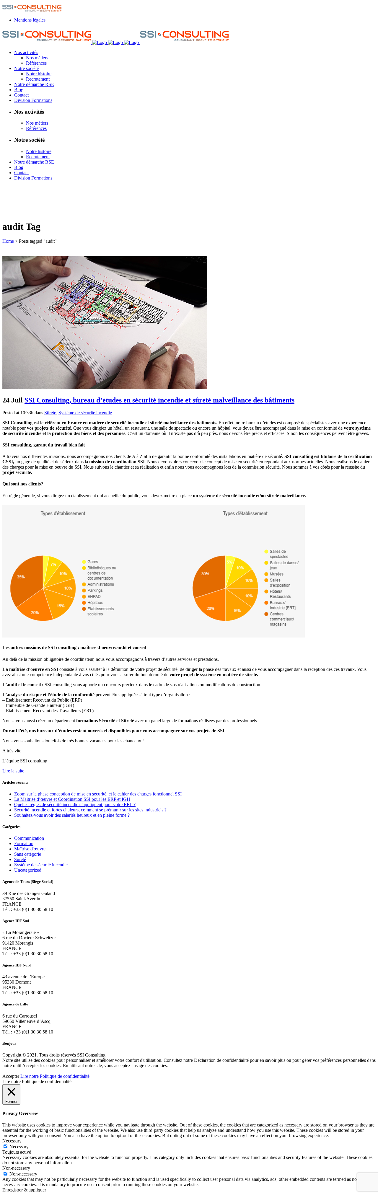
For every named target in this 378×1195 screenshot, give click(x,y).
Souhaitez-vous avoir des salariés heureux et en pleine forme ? (72, 815)
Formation (23, 843)
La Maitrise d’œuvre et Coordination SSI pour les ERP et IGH (72, 799)
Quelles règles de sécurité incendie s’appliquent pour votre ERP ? (75, 804)
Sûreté (50, 412)
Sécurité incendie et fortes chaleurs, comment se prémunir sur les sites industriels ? (90, 809)
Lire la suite (13, 770)
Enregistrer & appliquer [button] (24, 1189)
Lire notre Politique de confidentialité (54, 1076)
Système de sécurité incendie (85, 412)
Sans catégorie (27, 854)
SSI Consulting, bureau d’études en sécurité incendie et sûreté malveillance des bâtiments (159, 400)
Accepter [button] (10, 1076)
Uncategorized (27, 870)
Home (8, 241)
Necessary (19, 1146)
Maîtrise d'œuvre (29, 848)
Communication (29, 838)
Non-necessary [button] (16, 1167)
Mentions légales (29, 19)
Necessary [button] (12, 1140)
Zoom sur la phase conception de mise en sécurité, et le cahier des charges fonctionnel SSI (98, 793)
